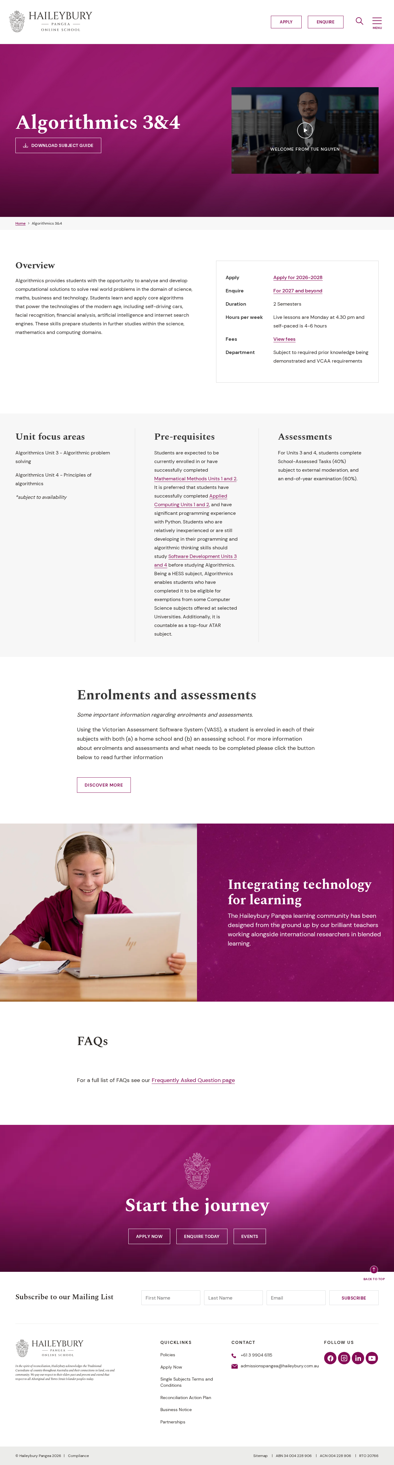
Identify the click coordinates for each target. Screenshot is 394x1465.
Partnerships (172, 1422)
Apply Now (149, 1236)
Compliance (78, 1455)
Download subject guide (62, 145)
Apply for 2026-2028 (298, 277)
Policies (167, 1354)
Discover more (104, 785)
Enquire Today (202, 1236)
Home (20, 223)
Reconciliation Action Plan (185, 1397)
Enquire (326, 22)
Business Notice (176, 1409)
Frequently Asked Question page (193, 1080)
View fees (284, 339)
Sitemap (261, 1455)
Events (249, 1236)
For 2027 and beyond (297, 290)
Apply (286, 22)
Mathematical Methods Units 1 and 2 (195, 478)
